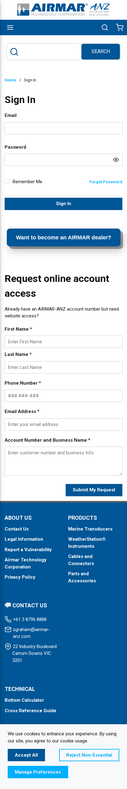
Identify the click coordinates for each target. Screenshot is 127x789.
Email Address (22, 411)
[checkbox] (7, 181)
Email (11, 115)
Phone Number (23, 383)
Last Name (18, 354)
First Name (18, 329)
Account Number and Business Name (47, 440)
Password (15, 147)
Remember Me (27, 181)
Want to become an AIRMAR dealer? (63, 237)
